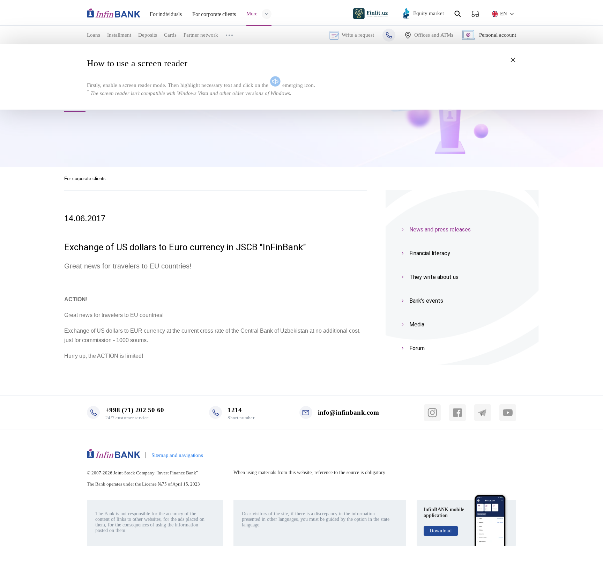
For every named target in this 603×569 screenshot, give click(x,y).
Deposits (147, 35)
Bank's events (426, 300)
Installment (119, 35)
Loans (93, 35)
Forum (417, 348)
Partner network (201, 35)
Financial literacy (429, 253)
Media (416, 324)
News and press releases (440, 229)
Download (441, 530)
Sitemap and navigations (177, 455)
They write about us (434, 277)
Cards (170, 35)
